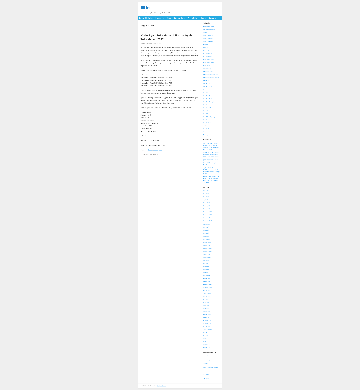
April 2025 (206, 236)
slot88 (205, 126)
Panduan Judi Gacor (208, 60)
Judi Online (206, 50)
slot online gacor (207, 360)
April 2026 (206, 200)
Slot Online (206, 114)
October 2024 (206, 254)
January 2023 (206, 317)
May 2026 (206, 197)
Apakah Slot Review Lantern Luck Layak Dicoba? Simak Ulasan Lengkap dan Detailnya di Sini (211, 170)
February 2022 (207, 347)
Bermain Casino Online (163, 18)
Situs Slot (205, 81)
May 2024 (206, 269)
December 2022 (207, 320)
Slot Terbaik (206, 120)
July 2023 (205, 299)
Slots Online (206, 129)
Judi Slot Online (207, 57)
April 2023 (206, 308)
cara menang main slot (209, 29)
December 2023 (207, 284)
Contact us (212, 18)
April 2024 (206, 272)
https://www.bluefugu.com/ (210, 367)
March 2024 (206, 275)
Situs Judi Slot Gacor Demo (210, 75)
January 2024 (206, 281)
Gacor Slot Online (208, 41)
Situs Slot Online (207, 84)
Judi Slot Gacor (207, 54)
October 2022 (206, 326)
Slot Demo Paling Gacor (209, 102)
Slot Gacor (206, 105)
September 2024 (207, 257)
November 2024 (207, 251)
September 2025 (207, 221)
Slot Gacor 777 (207, 108)
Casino (205, 32)
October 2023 (206, 290)
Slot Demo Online (208, 99)
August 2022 (206, 332)
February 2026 (207, 206)
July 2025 (205, 227)
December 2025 (207, 212)
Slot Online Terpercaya (209, 117)
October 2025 (206, 218)
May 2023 (206, 305)
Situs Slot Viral (207, 87)
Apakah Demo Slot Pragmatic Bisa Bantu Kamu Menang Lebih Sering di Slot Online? (211, 154)
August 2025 (206, 224)
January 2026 (206, 209)
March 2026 (206, 203)
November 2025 (207, 215)
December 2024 (207, 248)
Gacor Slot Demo (208, 38)
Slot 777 (205, 93)
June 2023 (206, 302)
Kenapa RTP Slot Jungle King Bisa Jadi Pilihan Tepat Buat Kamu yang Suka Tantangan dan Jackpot (211, 179)
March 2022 (206, 344)
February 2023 (207, 314)
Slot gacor (206, 378)
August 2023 (206, 296)
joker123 (205, 47)
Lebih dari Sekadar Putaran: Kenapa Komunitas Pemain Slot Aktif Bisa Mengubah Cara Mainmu (210, 162)
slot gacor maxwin (208, 371)
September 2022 (207, 329)
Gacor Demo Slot (208, 35)
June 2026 (206, 194)
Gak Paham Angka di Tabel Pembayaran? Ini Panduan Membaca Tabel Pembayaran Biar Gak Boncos (211, 146)
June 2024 (206, 266)
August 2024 (206, 260)
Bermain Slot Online (146, 18)
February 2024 (207, 278)
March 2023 (206, 311)
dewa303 (205, 363)
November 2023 (207, 287)
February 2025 (207, 242)
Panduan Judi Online (208, 63)
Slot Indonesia (207, 111)
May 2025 (206, 233)
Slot (204, 90)
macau (155, 150)
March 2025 (206, 239)
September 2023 (207, 293)
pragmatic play (207, 69)
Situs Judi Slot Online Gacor (211, 78)
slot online (206, 356)
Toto (204, 132)
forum (150, 150)
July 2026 (205, 191)
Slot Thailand (206, 123)
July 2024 (205, 263)
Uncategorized (207, 135)
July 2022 (205, 335)
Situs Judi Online (179, 18)
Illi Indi (147, 8)
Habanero (205, 44)
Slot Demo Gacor (208, 96)
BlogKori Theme (161, 386)
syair (160, 150)
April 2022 (206, 341)
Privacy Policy (192, 18)
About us (203, 18)
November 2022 (207, 323)
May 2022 (206, 338)
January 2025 (206, 245)
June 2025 (206, 230)
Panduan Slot (206, 66)
